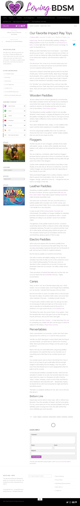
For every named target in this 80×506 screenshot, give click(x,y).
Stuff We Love (7, 21)
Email (56, 445)
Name (33, 445)
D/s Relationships (9, 74)
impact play (45, 416)
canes (35, 416)
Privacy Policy (59, 480)
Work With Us (59, 487)
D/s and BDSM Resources (11, 91)
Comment (34, 434)
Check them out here (49, 108)
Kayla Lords (35, 37)
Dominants (7, 77)
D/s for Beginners (29, 18)
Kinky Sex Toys (45, 26)
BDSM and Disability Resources (46, 18)
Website (33, 450)
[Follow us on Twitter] (17, 26)
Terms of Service (59, 476)
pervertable (64, 416)
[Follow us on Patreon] (24, 26)
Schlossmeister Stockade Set (53, 211)
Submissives (8, 81)
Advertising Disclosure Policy (62, 483)
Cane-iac (51, 179)
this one (66, 320)
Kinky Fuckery (34, 26)
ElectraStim (33, 246)
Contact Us (58, 490)
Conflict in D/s (8, 88)
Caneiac (47, 320)
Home (5, 18)
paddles (58, 416)
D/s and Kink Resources (63, 18)
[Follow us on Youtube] (21, 26)
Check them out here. (51, 325)
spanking (70, 416)
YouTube (19, 18)
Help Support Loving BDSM (20, 21)
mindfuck (59, 308)
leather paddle (52, 416)
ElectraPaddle (47, 274)
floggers (39, 416)
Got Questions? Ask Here (39, 21)
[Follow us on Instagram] (19, 26)
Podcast (11, 18)
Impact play (33, 40)
